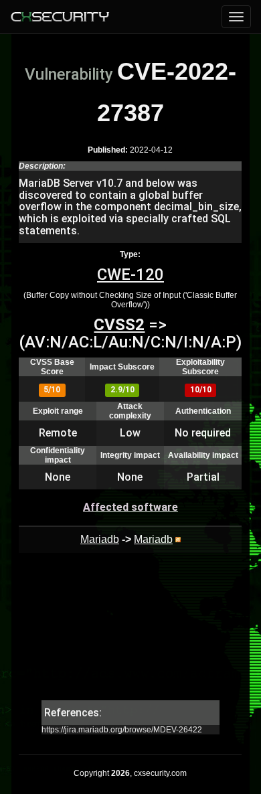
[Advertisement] (130, 633)
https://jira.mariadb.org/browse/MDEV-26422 (121, 729)
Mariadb (99, 539)
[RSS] (178, 539)
